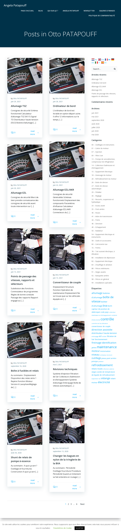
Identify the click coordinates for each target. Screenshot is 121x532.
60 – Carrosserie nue (99, 244)
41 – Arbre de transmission (102, 216)
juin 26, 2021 (58, 101)
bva (105, 305)
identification (109, 342)
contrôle (107, 319)
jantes (94, 347)
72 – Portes (96, 248)
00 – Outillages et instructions (103, 145)
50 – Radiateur (97, 231)
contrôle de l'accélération (100, 323)
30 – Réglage (97, 196)
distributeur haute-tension (104, 333)
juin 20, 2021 (16, 188)
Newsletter (89, 11)
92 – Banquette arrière (100, 276)
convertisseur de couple (101, 326)
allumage (97, 293)
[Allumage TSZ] (24, 75)
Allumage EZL (97, 90)
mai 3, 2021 (57, 364)
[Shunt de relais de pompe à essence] (24, 426)
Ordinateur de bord (99, 83)
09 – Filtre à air (97, 155)
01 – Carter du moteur (100, 148)
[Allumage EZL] (24, 162)
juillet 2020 (96, 127)
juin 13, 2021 (16, 272)
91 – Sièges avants (99, 272)
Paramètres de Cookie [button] (62, 528)
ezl (100, 336)
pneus (104, 358)
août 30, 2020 (16, 453)
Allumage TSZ (97, 79)
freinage (97, 342)
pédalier (101, 361)
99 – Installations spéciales (102, 283)
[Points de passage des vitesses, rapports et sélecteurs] (24, 245)
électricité (104, 382)
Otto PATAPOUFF (20, 98)
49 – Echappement (99, 227)
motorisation (105, 351)
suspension (95, 378)
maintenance (107, 347)
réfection (106, 369)
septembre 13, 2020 (60, 451)
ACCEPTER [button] (79, 528)
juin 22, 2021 (58, 185)
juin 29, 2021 (16, 101)
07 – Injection (97, 152)
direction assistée (102, 329)
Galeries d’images (107, 11)
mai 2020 (95, 134)
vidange (105, 378)
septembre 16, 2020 (18, 366)
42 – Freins (96, 220)
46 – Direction (97, 223)
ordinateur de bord (106, 355)
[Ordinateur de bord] (66, 75)
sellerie (111, 369)
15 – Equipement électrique (102, 171)
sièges (94, 372)
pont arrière (111, 358)
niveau (95, 354)
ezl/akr (104, 336)
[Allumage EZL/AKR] (66, 159)
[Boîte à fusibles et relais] (24, 340)
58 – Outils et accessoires (101, 241)
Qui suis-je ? (53, 11)
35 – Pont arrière (98, 209)
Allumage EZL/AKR (99, 86)
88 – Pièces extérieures (100, 268)
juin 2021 (95, 113)
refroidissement (102, 365)
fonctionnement (101, 339)
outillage (96, 358)
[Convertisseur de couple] (66, 252)
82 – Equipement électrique (102, 261)
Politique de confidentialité (102, 15)
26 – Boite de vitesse (100, 182)
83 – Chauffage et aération (102, 265)
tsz (99, 378)
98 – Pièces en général (100, 279)
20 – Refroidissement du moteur (104, 179)
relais (94, 368)
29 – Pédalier (97, 192)
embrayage (95, 336)
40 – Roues (96, 213)
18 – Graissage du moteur (101, 175)
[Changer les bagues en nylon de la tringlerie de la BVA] (66, 425)
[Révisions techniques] (66, 338)
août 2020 (95, 124)
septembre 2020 (98, 120)
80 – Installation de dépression (103, 258)
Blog (40, 11)
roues (100, 368)
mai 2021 (95, 117)
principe (95, 361)
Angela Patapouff (71, 11)
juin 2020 (95, 131)
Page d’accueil (27, 11)
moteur (96, 351)
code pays (105, 312)
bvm (110, 305)
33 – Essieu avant (98, 206)
